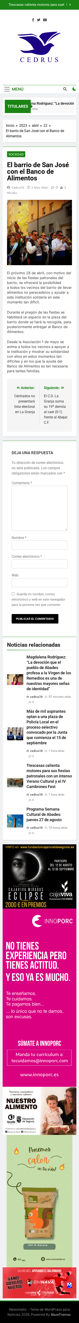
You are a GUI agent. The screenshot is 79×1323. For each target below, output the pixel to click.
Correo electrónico (27, 556)
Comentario (22, 483)
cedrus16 (18, 187)
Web (15, 575)
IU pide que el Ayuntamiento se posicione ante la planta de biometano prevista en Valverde (35, 5)
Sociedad (16, 154)
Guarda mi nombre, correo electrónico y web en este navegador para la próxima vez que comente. (38, 599)
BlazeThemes (61, 1314)
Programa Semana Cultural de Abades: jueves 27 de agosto (44, 814)
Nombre (19, 538)
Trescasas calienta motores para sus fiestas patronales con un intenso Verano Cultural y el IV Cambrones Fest (49, 776)
